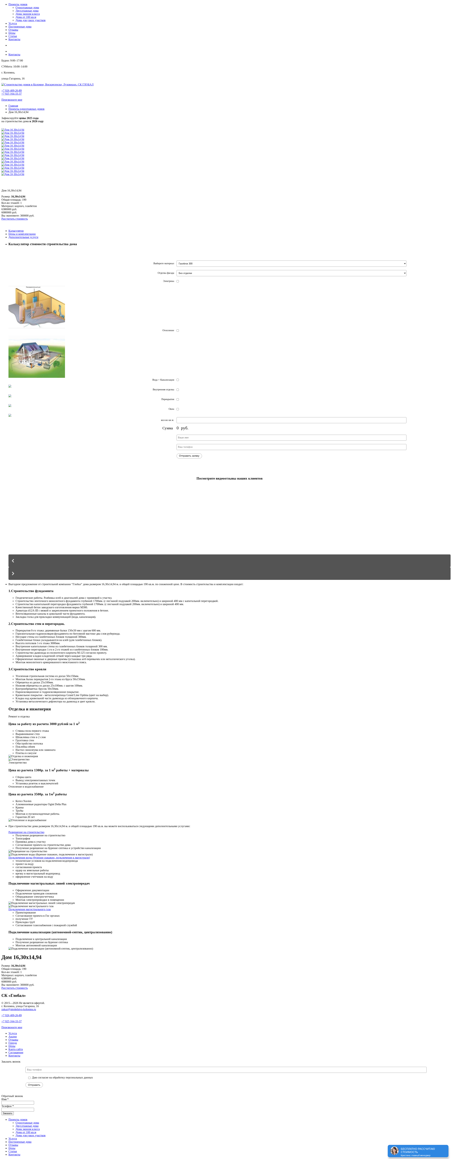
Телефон (7, 1106)
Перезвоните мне (11, 99)
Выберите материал (163, 263)
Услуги (12, 23)
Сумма (167, 428)
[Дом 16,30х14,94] (12, 129)
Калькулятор (16, 230)
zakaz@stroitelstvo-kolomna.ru (18, 1009)
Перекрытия (167, 399)
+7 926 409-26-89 (11, 90)
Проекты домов (17, 4)
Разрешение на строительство (26, 832)
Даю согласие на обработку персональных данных (62, 1077)
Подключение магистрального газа (29, 909)
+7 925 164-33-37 (11, 93)
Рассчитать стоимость (14, 218)
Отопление (168, 330)
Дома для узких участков (31, 20)
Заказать (7, 1113)
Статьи (12, 36)
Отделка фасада (166, 273)
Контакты (14, 39)
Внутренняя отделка (163, 389)
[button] (229, 560)
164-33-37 (11, 1021)
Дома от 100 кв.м (26, 17)
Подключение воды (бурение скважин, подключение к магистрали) (49, 857)
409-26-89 (11, 1015)
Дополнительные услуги (23, 237)
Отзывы (13, 29)
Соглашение (15, 1052)
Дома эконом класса (28, 13)
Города (12, 1042)
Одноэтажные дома (27, 7)
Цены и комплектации (22, 233)
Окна (171, 409)
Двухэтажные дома (27, 10)
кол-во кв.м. (167, 420)
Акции (12, 1036)
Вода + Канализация (163, 380)
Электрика (168, 281)
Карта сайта (15, 1049)
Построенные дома (19, 26)
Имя (5, 1099)
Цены (11, 32)
